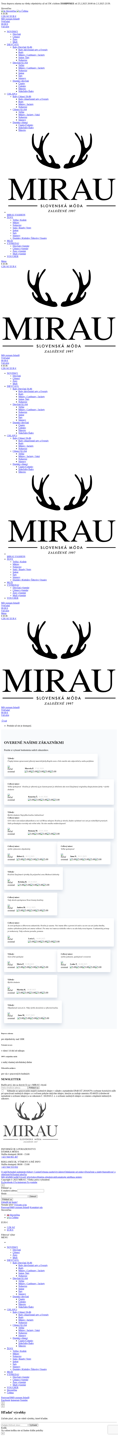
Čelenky (22, 86)
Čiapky (21, 83)
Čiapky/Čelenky (25, 125)
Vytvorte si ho (20, 1205)
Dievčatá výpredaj (21, 246)
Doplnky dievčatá (21, 81)
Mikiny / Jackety (26, 104)
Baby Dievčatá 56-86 (22, 47)
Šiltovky (22, 88)
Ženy (15, 39)
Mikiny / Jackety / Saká (29, 114)
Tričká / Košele (19, 220)
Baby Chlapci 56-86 (22, 96)
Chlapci (16, 36)
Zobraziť (32, 1196)
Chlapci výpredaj (20, 248)
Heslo (3, 1193)
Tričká (21, 65)
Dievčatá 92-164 (20, 62)
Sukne (21, 73)
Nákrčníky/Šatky (26, 91)
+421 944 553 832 (9, 1167)
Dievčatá (17, 34)
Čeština (14, 1217)
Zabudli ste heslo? (9, 1202)
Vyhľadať (33, 1425)
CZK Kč (11, 1227)
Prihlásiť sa (7, 1199)
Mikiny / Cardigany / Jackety (31, 55)
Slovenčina (14, 1215)
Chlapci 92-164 (20, 109)
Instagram (15, 1400)
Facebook (5, 1400)
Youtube (24, 1400)
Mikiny (16, 222)
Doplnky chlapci (20, 122)
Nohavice (22, 60)
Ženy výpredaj (19, 251)
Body (20, 52)
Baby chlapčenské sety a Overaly (33, 99)
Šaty (20, 75)
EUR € (10, 1230)
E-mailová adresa (9, 1190)
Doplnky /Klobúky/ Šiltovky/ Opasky (30, 238)
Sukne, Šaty (23, 57)
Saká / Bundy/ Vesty (22, 228)
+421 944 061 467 (9, 1157)
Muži (15, 42)
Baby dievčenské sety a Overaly (33, 49)
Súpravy (22, 78)
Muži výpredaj (19, 254)
